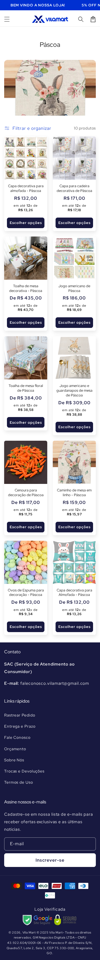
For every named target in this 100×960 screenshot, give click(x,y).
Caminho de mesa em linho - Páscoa (74, 492)
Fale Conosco (17, 737)
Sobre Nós (14, 759)
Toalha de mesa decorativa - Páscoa (25, 288)
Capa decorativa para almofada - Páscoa (26, 188)
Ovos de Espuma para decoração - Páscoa (26, 592)
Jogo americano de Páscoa (74, 288)
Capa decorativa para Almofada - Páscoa (74, 592)
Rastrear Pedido (19, 715)
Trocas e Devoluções (24, 771)
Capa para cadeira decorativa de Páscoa (74, 188)
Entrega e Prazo (20, 726)
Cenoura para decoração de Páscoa (26, 492)
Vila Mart (29, 932)
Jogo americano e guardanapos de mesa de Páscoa (74, 391)
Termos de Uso (18, 782)
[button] (7, 19)
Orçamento (15, 748)
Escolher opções (26, 222)
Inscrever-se (50, 860)
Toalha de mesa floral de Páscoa (26, 388)
